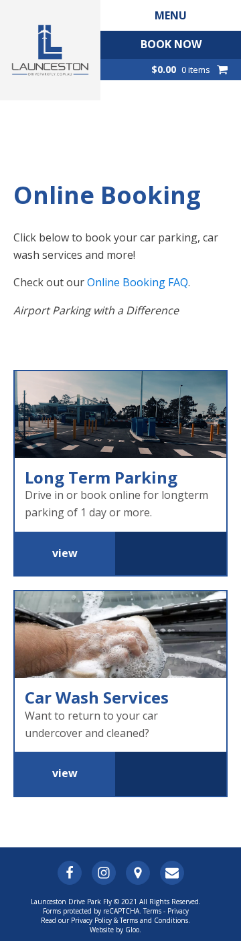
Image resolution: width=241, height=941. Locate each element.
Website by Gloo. (115, 929)
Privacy (178, 911)
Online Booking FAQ (137, 282)
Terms (152, 911)
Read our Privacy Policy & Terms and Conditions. (115, 920)
